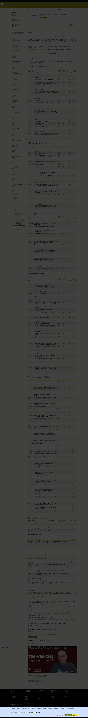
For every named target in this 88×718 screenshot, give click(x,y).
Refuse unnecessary (60, 715)
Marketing (30, 712)
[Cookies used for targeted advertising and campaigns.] (32, 712)
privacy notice (16, 709)
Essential (14, 712)
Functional (38, 712)
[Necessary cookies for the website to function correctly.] (16, 712)
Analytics (22, 712)
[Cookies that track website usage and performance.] (24, 712)
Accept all (74, 715)
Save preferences (68, 715)
